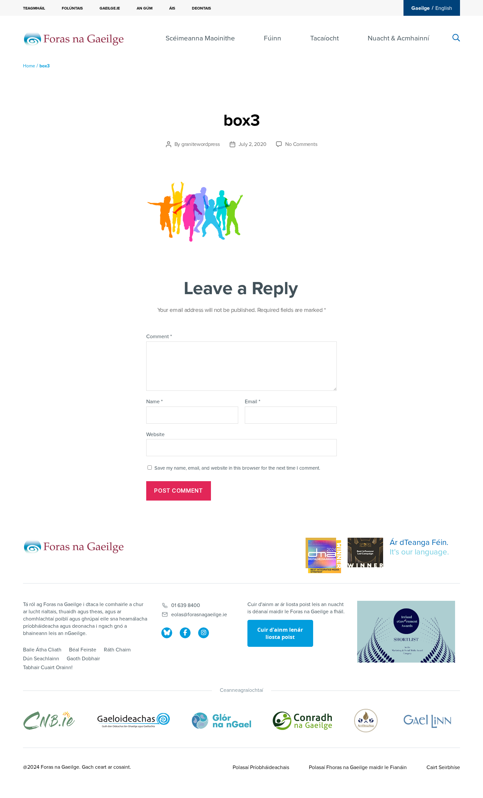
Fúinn (272, 38)
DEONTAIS (201, 8)
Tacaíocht (324, 38)
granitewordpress (200, 144)
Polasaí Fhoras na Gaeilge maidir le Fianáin (358, 767)
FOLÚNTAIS (72, 8)
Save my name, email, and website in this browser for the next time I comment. (237, 468)
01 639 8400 (185, 605)
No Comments (301, 144)
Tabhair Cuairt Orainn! (48, 667)
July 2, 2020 (252, 144)
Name (154, 402)
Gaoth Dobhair (83, 658)
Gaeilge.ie (110, 8)
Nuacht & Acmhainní (398, 38)
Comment (159, 337)
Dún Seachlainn (41, 658)
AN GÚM (144, 8)
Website (155, 434)
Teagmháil (34, 8)
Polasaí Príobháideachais (261, 767)
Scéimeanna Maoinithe (200, 38)
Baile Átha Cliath (42, 649)
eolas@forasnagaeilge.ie (199, 614)
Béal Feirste (82, 649)
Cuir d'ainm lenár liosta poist (280, 633)
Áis (172, 8)
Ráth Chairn (117, 649)
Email (252, 402)
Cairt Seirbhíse (443, 767)
